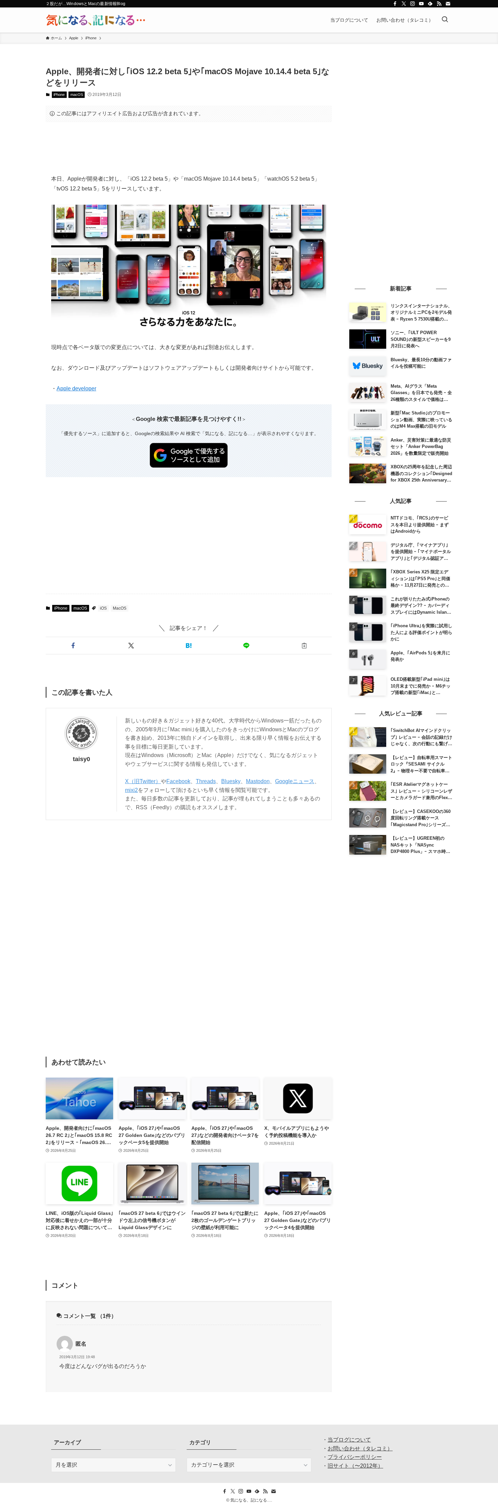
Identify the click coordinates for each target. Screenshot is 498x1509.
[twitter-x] (403, 3)
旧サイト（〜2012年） (355, 1466)
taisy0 (81, 759)
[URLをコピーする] (304, 645)
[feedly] (430, 3)
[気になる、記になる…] (95, 20)
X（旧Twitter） (143, 781)
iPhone (59, 95)
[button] (73, 645)
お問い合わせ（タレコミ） (360, 1448)
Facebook (178, 781)
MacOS (119, 608)
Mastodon (258, 781)
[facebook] (395, 3)
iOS (103, 608)
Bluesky (231, 781)
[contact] (447, 3)
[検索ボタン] (444, 20)
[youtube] (421, 3)
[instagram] (412, 3)
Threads (206, 781)
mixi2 (131, 790)
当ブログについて (349, 1440)
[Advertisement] (189, 148)
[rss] (439, 3)
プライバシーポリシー (355, 1457)
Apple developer (76, 388)
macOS (76, 95)
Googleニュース (294, 781)
